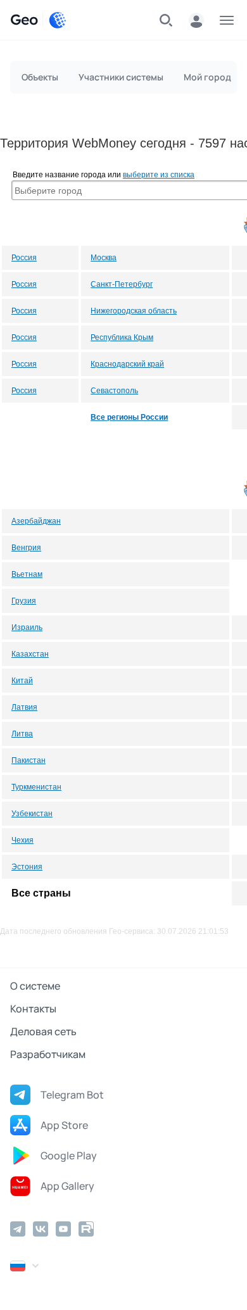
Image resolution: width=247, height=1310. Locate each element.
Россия (24, 257)
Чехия (22, 840)
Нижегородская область (134, 310)
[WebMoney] (57, 20)
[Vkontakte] (40, 1229)
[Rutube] (86, 1229)
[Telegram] (17, 1229)
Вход (196, 20)
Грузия (23, 600)
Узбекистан (32, 813)
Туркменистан (36, 787)
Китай (22, 680)
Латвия (24, 707)
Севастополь (114, 390)
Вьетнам (26, 574)
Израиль (26, 627)
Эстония (26, 866)
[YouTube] (63, 1229)
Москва (104, 257)
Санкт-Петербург (122, 284)
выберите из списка (158, 174)
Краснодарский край (127, 364)
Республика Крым (122, 337)
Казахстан (30, 654)
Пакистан (28, 760)
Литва (22, 733)
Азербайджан (36, 521)
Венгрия (26, 547)
